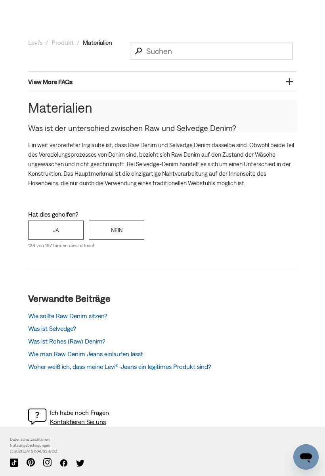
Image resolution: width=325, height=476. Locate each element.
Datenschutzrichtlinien (30, 439)
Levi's (35, 42)
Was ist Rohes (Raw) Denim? (66, 341)
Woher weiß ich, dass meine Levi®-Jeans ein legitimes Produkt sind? (119, 366)
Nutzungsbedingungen (30, 445)
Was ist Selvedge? (52, 328)
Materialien (97, 42)
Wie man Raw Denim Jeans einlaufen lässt (85, 353)
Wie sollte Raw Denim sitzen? (67, 315)
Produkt (63, 42)
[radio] (56, 230)
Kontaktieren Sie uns (78, 421)
